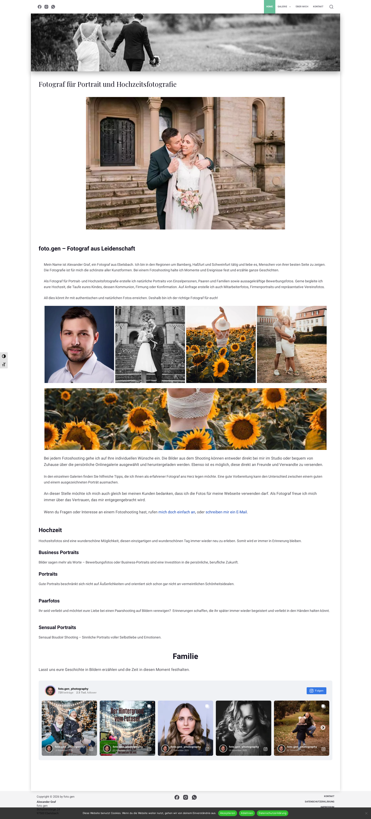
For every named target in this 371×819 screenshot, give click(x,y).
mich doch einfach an (176, 512)
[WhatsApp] (53, 7)
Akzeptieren (227, 813)
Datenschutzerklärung (272, 813)
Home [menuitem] (269, 6)
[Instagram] (46, 7)
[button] (79, 344)
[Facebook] (40, 7)
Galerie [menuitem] (282, 6)
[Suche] (331, 7)
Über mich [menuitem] (302, 6)
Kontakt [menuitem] (318, 6)
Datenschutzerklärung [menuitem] (319, 801)
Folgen (319, 690)
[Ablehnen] (366, 813)
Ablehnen (247, 813)
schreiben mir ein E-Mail (226, 512)
